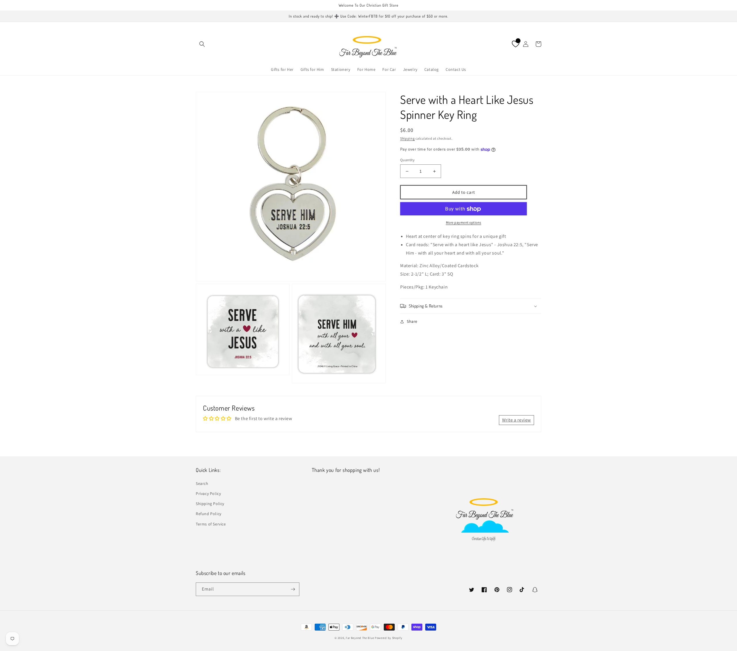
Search (202, 483)
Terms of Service (211, 524)
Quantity (407, 159)
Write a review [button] (516, 420)
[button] (202, 44)
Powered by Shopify (388, 638)
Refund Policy (208, 513)
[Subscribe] (292, 589)
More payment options (463, 223)
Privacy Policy (208, 493)
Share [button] (412, 321)
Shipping (407, 138)
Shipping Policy (210, 503)
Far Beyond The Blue (360, 638)
